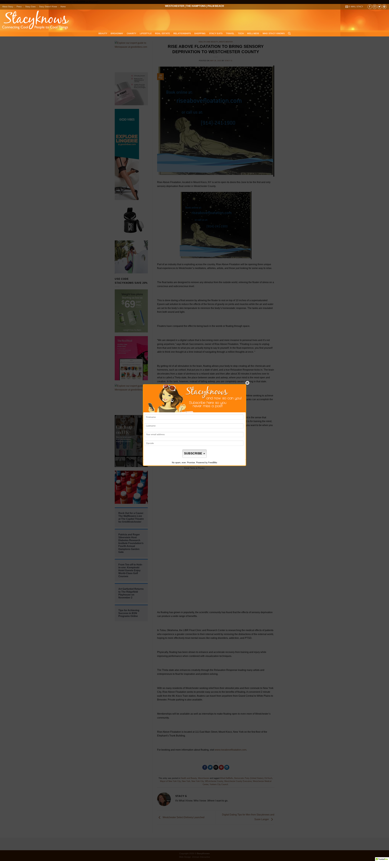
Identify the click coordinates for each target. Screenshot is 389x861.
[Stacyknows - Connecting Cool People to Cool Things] (37, 20)
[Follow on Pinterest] (384, 6)
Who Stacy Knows (274, 33)
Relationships (182, 33)
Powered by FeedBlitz (206, 462)
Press (19, 6)
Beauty (102, 33)
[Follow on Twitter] (379, 6)
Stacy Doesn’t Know (48, 6)
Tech (241, 33)
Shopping (200, 33)
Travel (230, 33)
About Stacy (7, 6)
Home (63, 6)
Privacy (201, 468)
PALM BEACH (216, 6)
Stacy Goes (30, 6)
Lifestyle (146, 33)
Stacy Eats (216, 33)
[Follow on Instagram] (374, 6)
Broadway (117, 33)
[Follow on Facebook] (370, 6)
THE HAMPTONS (196, 6)
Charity (131, 33)
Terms (192, 468)
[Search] (289, 33)
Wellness (253, 33)
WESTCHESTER (174, 6)
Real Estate (162, 33)
